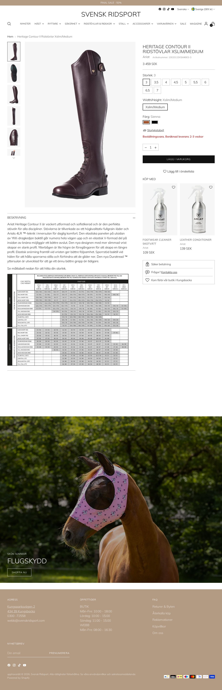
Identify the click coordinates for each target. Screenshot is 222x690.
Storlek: (149, 75)
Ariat (146, 57)
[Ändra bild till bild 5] (13, 137)
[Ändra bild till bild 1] (13, 51)
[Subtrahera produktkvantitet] (146, 147)
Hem (10, 36)
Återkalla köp (161, 613)
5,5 (195, 82)
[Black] (154, 122)
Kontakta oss (169, 272)
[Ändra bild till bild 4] (13, 116)
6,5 (147, 90)
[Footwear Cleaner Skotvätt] (160, 209)
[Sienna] (146, 122)
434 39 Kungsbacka (21, 611)
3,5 (156, 82)
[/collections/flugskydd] (111, 499)
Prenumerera (59, 653)
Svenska (182, 9)
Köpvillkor (159, 626)
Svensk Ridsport (39, 674)
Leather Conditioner (196, 239)
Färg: (151, 117)
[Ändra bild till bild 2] (13, 73)
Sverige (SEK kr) (203, 9)
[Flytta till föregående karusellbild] (204, 399)
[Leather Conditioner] (197, 209)
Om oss (157, 633)
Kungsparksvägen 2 (21, 606)
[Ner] (13, 157)
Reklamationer (162, 620)
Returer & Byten (163, 606)
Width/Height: (162, 100)
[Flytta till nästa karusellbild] (212, 398)
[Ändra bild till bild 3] (13, 94)
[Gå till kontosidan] (206, 23)
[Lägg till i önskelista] (173, 187)
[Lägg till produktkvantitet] (155, 147)
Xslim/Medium (155, 107)
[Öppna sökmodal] (9, 23)
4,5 (176, 82)
